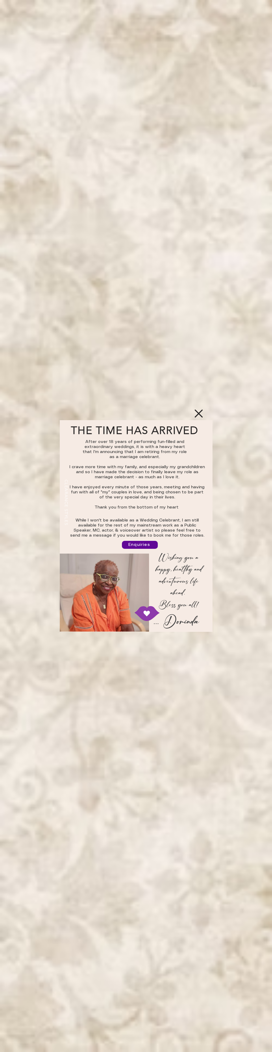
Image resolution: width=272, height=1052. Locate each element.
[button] (199, 414)
